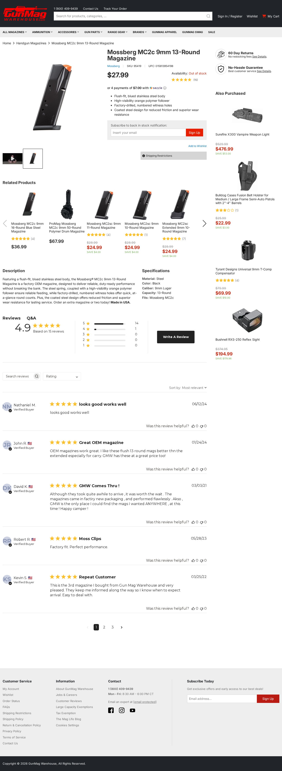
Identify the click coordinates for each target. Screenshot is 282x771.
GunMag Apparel (164, 32)
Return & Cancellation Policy (22, 725)
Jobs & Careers (66, 695)
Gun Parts (92, 32)
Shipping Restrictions (17, 713)
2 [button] (104, 627)
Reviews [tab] (11, 318)
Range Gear (116, 32)
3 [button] (112, 627)
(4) (33, 238)
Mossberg (113, 66)
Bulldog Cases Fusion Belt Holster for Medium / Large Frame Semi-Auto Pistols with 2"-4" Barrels (245, 199)
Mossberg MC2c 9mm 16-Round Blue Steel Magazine (27, 227)
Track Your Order (115, 8)
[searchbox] (18, 376)
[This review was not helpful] (201, 426)
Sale (211, 32)
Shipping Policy (13, 719)
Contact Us (90, 8)
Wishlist (252, 16)
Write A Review (176, 337)
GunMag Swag (192, 32)
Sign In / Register (230, 16)
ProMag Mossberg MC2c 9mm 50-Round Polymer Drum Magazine (67, 227)
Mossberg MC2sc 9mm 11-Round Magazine (104, 225)
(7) (184, 238)
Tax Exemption (66, 713)
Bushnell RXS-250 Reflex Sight (237, 339)
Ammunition (41, 32)
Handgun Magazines (31, 43)
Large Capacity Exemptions (74, 707)
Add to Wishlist (197, 146)
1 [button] (96, 627)
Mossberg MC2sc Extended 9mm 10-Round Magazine (176, 227)
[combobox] (133, 16)
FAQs (6, 707)
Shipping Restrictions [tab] (159, 155)
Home (7, 43)
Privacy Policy (12, 731)
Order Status (11, 701)
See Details (259, 56)
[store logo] (25, 13)
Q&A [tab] (31, 318)
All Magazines (13, 32)
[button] (13, 158)
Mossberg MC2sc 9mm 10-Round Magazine (142, 225)
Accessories (67, 32)
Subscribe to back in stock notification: (139, 125)
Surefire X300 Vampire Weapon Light (242, 134)
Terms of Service (14, 737)
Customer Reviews (69, 701)
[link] (185, 79)
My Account (11, 689)
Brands (138, 32)
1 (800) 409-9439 (66, 8)
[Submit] (208, 16)
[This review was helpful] (193, 426)
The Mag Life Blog (68, 719)
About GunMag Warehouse (74, 689)
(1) (146, 234)
